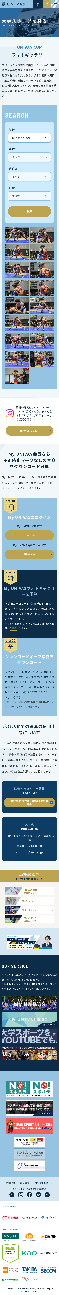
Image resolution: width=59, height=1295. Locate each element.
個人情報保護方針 (43, 1182)
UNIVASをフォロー (29, 430)
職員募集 (25, 1182)
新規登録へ (29, 554)
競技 (12, 130)
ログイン (29, 535)
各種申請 (10, 1182)
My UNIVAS (47, 6)
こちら (13, 628)
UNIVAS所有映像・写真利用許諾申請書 (29, 802)
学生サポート (38, 4)
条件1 (13, 149)
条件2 (13, 168)
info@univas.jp (32, 852)
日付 (12, 188)
